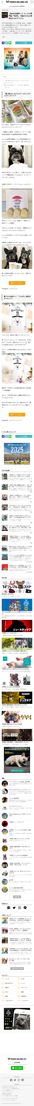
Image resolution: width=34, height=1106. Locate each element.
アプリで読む (23, 43)
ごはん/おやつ (9, 1000)
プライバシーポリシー (8, 1092)
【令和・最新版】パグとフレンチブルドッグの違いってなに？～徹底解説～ (20, 929)
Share (3, 42)
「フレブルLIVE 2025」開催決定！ (17, 6)
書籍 (6, 996)
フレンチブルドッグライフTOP (10, 1098)
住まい (7, 992)
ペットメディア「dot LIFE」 (9, 1100)
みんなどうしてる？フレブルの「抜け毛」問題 (19, 959)
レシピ (23, 983)
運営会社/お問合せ (7, 1094)
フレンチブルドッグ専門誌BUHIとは (11, 1088)
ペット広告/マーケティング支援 (10, 1095)
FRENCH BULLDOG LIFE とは (10, 1087)
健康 (22, 992)
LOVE (22, 979)
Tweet (6, 42)
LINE (10, 42)
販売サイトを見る (16, 283)
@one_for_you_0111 (16, 420)
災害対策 (23, 996)
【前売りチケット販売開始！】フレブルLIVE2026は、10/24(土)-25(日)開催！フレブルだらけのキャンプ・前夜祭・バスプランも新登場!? (20, 919)
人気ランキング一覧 (17, 968)
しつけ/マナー (25, 1000)
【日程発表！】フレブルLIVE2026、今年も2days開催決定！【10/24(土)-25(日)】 (20, 949)
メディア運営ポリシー (8, 1090)
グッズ (7, 979)
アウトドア (24, 987)
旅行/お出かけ (9, 983)
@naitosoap (13, 288)
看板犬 (7, 987)
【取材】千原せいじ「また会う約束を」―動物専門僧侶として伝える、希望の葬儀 (20, 939)
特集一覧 (17, 897)
